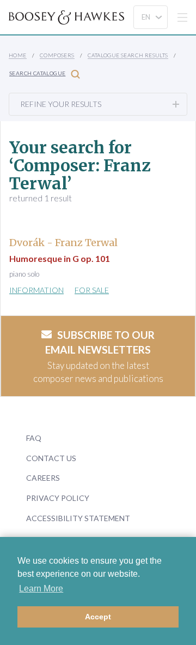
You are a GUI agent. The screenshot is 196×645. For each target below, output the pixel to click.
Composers (57, 55)
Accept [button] (98, 616)
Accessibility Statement (78, 518)
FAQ (33, 438)
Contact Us (51, 458)
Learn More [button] (41, 588)
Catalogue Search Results (128, 55)
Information (36, 290)
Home (18, 55)
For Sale (92, 290)
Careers (43, 477)
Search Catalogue (37, 73)
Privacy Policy (57, 498)
